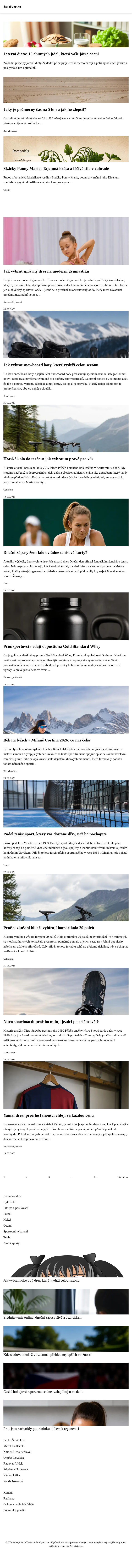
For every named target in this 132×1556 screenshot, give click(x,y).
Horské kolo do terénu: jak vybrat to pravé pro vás (48, 459)
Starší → (123, 1177)
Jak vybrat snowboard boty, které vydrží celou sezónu (50, 365)
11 (95, 1177)
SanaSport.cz (12, 6)
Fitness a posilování (12, 677)
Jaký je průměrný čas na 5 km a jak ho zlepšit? (44, 109)
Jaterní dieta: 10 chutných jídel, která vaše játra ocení (51, 54)
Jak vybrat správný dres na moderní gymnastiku (46, 271)
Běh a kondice (10, 131)
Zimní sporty (9, 396)
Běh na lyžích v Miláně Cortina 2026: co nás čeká (46, 740)
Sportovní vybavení (12, 302)
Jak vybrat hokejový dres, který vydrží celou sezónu (41, 1280)
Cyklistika (8, 490)
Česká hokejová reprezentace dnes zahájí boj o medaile (43, 1392)
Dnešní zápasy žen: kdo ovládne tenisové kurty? (45, 552)
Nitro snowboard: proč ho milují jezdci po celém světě (51, 1021)
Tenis (5, 583)
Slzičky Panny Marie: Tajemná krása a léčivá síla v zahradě (56, 168)
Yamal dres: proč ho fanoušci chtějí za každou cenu (48, 1115)
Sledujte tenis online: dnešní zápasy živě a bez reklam (42, 1317)
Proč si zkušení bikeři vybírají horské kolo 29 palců (48, 927)
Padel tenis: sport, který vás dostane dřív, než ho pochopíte (55, 834)
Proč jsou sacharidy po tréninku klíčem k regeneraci (41, 1429)
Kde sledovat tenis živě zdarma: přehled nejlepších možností (47, 1355)
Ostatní (6, 190)
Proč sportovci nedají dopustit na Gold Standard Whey (51, 646)
